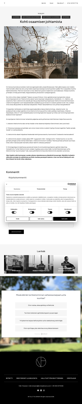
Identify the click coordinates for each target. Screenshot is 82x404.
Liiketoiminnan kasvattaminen (31, 17)
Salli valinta (41, 219)
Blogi (44, 3)
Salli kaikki (64, 219)
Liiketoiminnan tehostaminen (51, 17)
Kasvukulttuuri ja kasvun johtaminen (65, 269)
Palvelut (60, 3)
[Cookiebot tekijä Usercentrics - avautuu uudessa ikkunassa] (69, 184)
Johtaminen (16, 17)
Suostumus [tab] (17, 189)
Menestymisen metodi (41, 271)
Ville (51, 3)
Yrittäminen (66, 17)
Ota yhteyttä (72, 3)
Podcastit (16, 271)
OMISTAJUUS (71, 378)
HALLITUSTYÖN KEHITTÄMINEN (52, 378)
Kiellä (17, 219)
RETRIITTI (9, 378)
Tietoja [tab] (65, 189)
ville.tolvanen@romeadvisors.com (40, 386)
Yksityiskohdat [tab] (41, 189)
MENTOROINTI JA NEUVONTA (26, 378)
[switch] (32, 212)
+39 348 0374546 (57, 386)
